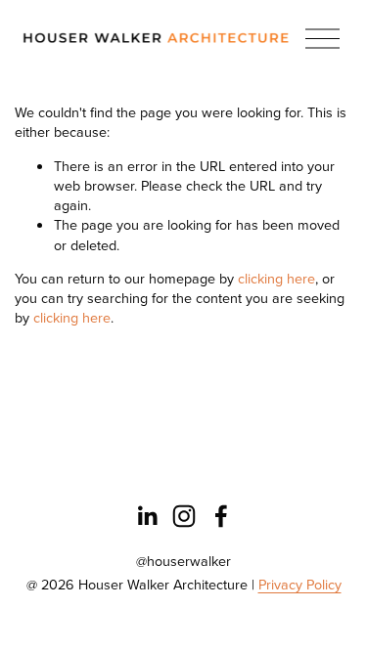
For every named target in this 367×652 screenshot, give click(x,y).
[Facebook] (221, 516)
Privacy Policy (300, 584)
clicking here (276, 278)
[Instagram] (184, 516)
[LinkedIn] (147, 516)
